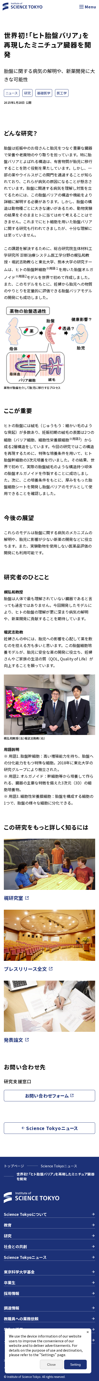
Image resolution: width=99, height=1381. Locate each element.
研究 (8, 1236)
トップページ (14, 1166)
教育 (8, 1225)
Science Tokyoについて (25, 1214)
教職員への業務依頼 (21, 1318)
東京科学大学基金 (19, 1272)
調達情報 (11, 1308)
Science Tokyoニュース (59, 1166)
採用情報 (11, 1293)
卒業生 (9, 1282)
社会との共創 (15, 1246)
